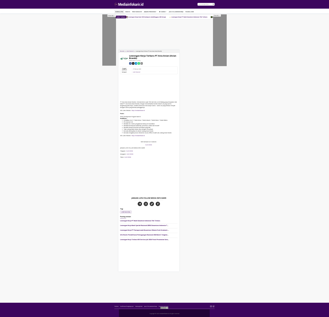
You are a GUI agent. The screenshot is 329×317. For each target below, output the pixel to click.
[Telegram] (136, 63)
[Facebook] (158, 204)
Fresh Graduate (137, 11)
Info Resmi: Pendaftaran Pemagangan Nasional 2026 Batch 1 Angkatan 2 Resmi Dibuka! (150, 235)
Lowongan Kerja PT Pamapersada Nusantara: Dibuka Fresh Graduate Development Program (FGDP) (154, 230)
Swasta (127, 11)
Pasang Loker (189, 11)
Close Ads (111, 15)
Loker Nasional (136, 72)
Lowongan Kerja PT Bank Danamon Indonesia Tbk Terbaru (161, 17)
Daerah (163, 11)
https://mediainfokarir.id (138, 110)
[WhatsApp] (139, 63)
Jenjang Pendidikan (150, 11)
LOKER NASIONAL (126, 212)
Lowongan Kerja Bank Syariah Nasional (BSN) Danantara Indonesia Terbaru (146, 225)
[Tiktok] (213, 306)
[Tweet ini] (133, 63)
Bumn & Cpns (119, 11)
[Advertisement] (164, 34)
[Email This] (141, 63)
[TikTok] (152, 204)
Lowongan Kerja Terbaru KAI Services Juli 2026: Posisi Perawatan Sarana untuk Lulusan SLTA (151, 239)
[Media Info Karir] (129, 4)
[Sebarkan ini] (130, 63)
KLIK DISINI (148, 145)
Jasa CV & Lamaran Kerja (176, 11)
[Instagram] (146, 204)
